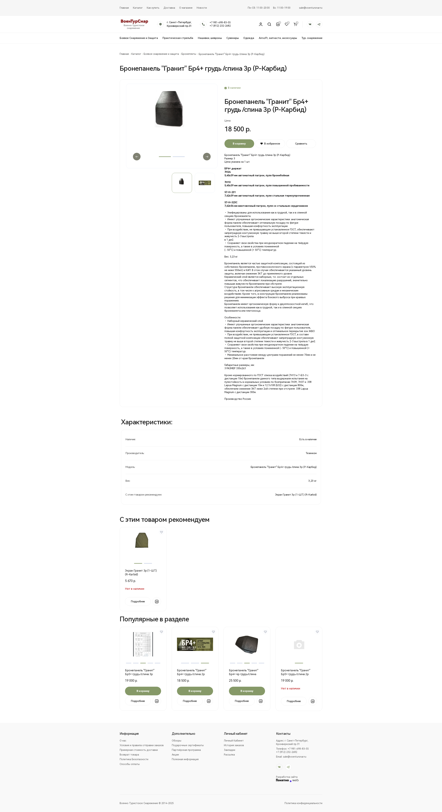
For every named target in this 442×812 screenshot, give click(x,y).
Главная (124, 7)
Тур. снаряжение (311, 38)
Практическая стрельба (177, 38)
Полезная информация (185, 759)
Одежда (248, 38)
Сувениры (232, 38)
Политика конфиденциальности (303, 803)
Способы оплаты (130, 764)
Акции (175, 754)
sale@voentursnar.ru (310, 7)
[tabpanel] (171, 126)
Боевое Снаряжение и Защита (139, 38)
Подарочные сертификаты (188, 745)
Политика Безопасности (134, 759)
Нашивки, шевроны (210, 38)
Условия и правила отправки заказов (142, 745)
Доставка (169, 7)
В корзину (239, 143)
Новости (202, 7)
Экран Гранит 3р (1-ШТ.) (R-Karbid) (296, 494)
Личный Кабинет (234, 740)
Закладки (229, 750)
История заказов (234, 745)
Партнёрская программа (186, 750)
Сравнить (301, 143)
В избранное (272, 143)
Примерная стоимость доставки (139, 750)
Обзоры (176, 740)
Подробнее (138, 601)
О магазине (186, 7)
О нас (123, 740)
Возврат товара (129, 754)
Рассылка (229, 754)
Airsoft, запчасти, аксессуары (278, 38)
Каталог (138, 7)
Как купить (153, 7)
